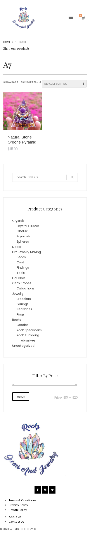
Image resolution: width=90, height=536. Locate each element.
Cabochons (25, 288)
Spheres (23, 241)
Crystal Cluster (28, 226)
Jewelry (18, 293)
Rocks (16, 319)
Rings (20, 314)
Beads (21, 257)
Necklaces (24, 309)
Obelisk (22, 231)
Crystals (18, 221)
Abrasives (28, 340)
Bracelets (24, 299)
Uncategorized (23, 345)
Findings (23, 267)
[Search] (72, 177)
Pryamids (24, 236)
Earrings (22, 304)
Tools (21, 273)
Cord (20, 262)
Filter (20, 397)
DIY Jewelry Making (26, 252)
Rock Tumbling (28, 335)
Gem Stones (21, 283)
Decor (16, 247)
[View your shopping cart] (83, 18)
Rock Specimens (29, 330)
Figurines (19, 278)
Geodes (22, 325)
